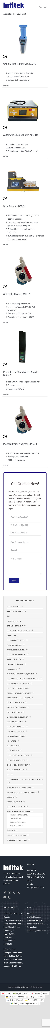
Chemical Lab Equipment (16, 835)
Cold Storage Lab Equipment (18, 755)
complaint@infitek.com (36, 930)
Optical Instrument (15, 626)
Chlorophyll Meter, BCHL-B (16, 294)
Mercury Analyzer (14, 621)
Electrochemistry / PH (16, 640)
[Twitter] (9, 892)
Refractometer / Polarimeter (18, 631)
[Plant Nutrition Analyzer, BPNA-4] (22, 418)
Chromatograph (13, 607)
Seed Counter (15, 818)
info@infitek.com (34, 917)
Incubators (11, 741)
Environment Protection (17, 840)
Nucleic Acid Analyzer (15, 770)
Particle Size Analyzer (16, 650)
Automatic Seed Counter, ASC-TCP (21, 135)
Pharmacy (11, 830)
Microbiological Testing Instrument (21, 792)
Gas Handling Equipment (16, 736)
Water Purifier (13, 751)
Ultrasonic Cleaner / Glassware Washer (23, 679)
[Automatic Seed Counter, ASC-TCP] (22, 109)
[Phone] (9, 897)
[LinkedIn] (18, 892)
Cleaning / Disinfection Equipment (20, 674)
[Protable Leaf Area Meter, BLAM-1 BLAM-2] (22, 346)
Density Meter (12, 635)
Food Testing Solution (16, 807)
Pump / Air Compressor (16, 727)
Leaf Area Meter (16, 826)
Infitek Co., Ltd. (23, 987)
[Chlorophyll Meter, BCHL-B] (22, 268)
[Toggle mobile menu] (45, 7)
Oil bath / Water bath (15, 703)
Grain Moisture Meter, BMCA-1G (19, 63)
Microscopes (12, 669)
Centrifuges (12, 746)
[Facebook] (4, 892)
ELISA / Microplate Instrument (19, 787)
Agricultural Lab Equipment (18, 811)
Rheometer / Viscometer (16, 655)
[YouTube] (4, 897)
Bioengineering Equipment (17, 765)
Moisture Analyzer (14, 645)
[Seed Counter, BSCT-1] (22, 180)
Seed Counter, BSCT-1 (14, 206)
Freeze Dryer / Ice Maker (16, 707)
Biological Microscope (16, 760)
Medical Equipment (14, 802)
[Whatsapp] (14, 892)
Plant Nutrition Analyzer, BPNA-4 (20, 444)
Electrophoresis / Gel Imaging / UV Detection (25, 779)
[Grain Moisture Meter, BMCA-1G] (22, 38)
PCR (8, 775)
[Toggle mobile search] (40, 7)
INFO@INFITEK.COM (35, 887)
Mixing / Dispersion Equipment (19, 693)
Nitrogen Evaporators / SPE (18, 688)
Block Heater (12, 797)
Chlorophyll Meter (18, 822)
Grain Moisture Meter (19, 815)
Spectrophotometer (15, 611)
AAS (8, 616)
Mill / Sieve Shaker (14, 712)
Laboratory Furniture (16, 731)
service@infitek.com (35, 924)
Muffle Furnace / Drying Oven (18, 698)
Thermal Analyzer (14, 659)
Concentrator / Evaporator (18, 683)
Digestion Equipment (15, 722)
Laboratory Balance (15, 664)
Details (7, 85)
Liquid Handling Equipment (17, 717)
